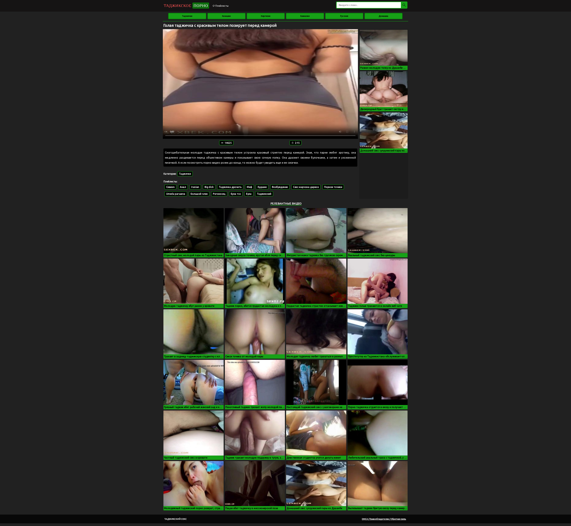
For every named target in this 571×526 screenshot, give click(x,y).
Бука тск (236, 193)
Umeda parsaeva (175, 193)
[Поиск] (404, 5)
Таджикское (186, 5)
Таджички (187, 16)
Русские (344, 16)
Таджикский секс (175, 519)
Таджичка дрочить (230, 187)
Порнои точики (333, 187)
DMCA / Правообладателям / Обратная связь (384, 519)
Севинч (170, 187)
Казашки (226, 16)
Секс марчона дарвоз (306, 187)
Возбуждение (280, 187)
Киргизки (265, 16)
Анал (183, 187)
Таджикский (264, 193)
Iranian (195, 187)
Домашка (383, 16)
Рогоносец (219, 193)
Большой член (199, 193)
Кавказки (305, 16)
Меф (249, 187)
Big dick (209, 187)
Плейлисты (222, 5)
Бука (249, 193)
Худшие (262, 187)
